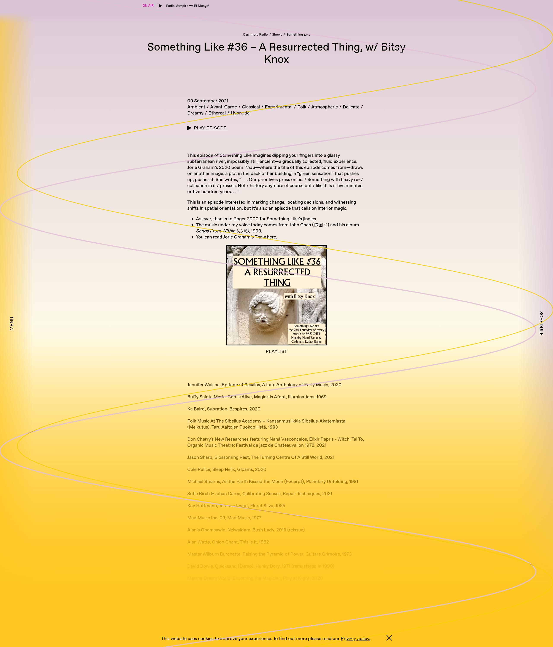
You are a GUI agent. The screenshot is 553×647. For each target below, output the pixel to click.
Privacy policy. (355, 639)
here (271, 237)
